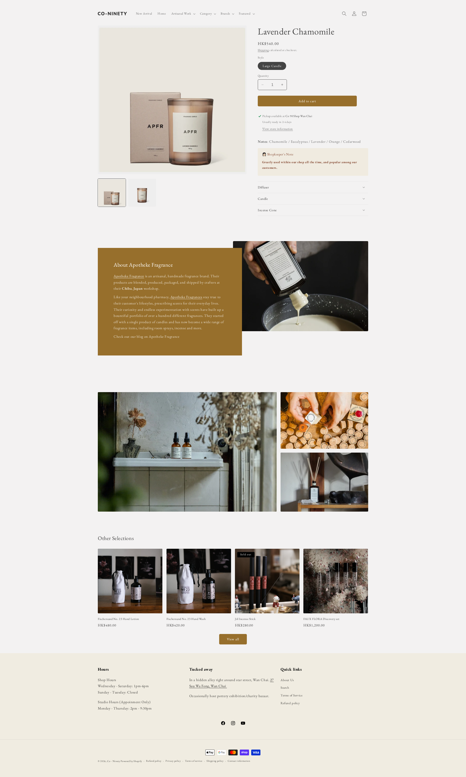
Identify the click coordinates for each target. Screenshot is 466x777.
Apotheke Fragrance (129, 276)
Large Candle (272, 66)
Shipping (263, 50)
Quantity (263, 76)
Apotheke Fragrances (186, 297)
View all (233, 639)
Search (285, 687)
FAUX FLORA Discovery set (321, 619)
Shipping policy (215, 760)
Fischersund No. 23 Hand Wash (186, 619)
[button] (183, 13)
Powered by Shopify (131, 761)
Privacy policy (173, 760)
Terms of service (193, 760)
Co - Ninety (113, 761)
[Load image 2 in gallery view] (142, 193)
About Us (287, 680)
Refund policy (290, 703)
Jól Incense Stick (245, 619)
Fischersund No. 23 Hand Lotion (118, 619)
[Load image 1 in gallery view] (112, 193)
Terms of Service (291, 695)
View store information (277, 129)
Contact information (239, 760)
